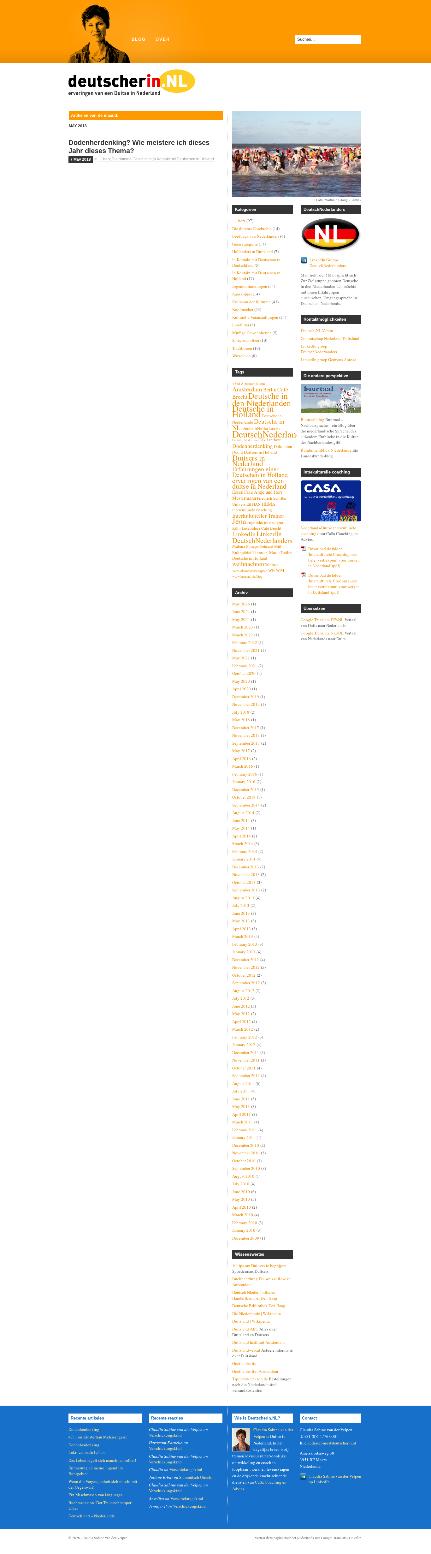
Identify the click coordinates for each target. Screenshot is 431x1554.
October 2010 (244, 1161)
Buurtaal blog (312, 419)
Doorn (237, 452)
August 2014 (243, 812)
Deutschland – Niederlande (91, 1516)
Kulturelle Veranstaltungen (255, 317)
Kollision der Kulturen (251, 302)
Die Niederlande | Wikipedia (256, 1313)
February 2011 (244, 1130)
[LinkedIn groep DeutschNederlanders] (331, 235)
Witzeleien (241, 356)
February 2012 (244, 1037)
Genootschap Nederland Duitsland (330, 338)
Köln (236, 528)
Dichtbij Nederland (245, 440)
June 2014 (241, 820)
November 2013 (246, 874)
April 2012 (241, 1021)
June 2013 (241, 913)
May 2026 (241, 604)
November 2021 (246, 650)
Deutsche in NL (258, 424)
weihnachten (248, 563)
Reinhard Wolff (270, 546)
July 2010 (240, 1184)
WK (271, 570)
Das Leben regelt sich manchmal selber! (102, 1460)
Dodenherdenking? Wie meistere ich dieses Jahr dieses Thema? (139, 147)
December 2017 (245, 727)
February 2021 (244, 666)
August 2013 (243, 898)
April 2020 (241, 689)
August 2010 (243, 1176)
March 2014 (242, 843)
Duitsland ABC (245, 1329)
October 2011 (244, 1068)
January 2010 (243, 1230)
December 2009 (245, 1238)
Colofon (355, 1537)
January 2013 (243, 952)
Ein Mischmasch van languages (95, 1494)
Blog (139, 39)
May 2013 (241, 921)
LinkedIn (244, 534)
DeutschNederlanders (272, 434)
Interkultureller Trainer (258, 515)
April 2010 (241, 1207)
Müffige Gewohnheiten (252, 333)
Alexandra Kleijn (253, 383)
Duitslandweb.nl (246, 1350)
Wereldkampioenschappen (249, 571)
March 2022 (242, 635)
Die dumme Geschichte (132, 159)
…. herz (238, 220)
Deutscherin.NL (131, 81)
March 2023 (242, 627)
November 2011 (246, 1060)
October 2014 (244, 797)
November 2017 (246, 735)
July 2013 (240, 905)
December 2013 (245, 867)
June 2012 (241, 1006)
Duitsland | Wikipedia (251, 1321)
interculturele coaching (252, 510)
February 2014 (244, 851)
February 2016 (244, 774)
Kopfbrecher (242, 309)
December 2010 (245, 1145)
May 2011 (241, 1106)
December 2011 (245, 1052)
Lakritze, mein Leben (86, 1452)
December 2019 (245, 697)
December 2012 (245, 959)
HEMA (268, 504)
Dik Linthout (270, 440)
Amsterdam (247, 389)
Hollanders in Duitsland (252, 251)
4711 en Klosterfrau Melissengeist (97, 1437)
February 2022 (244, 642)
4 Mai (236, 383)
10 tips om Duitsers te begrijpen (259, 1265)
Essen (237, 492)
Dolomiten (283, 446)
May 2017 (241, 750)
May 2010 (241, 1199)
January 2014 (243, 859)
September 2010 (246, 1168)
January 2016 (243, 781)
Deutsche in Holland (253, 411)
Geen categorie (245, 244)
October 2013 (244, 882)
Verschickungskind (165, 1435)
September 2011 (246, 1075)
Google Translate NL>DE (322, 633)
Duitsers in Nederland (248, 460)
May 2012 (241, 1013)
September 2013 (246, 890)
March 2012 (242, 1029)
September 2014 (246, 805)
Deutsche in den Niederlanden (261, 399)
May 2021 (241, 658)
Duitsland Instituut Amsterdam (258, 1342)
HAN (256, 504)
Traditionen (242, 348)
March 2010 (242, 1215)
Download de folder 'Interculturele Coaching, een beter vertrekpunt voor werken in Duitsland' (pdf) (334, 583)
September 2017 (246, 743)
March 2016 (242, 766)
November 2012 (246, 967)
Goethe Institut (245, 1363)
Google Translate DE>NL (322, 619)
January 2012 (243, 1044)
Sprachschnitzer (245, 340)
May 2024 (241, 619)
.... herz (104, 159)
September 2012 (246, 982)
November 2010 (246, 1153)
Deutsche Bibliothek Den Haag (258, 1305)
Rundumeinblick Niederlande (326, 450)
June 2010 (241, 1191)
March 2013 (242, 936)
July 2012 (240, 998)
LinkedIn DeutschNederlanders (262, 537)
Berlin (269, 389)
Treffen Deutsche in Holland (262, 555)
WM (280, 570)
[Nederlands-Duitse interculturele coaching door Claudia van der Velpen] (331, 500)
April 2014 (241, 836)
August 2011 (243, 1083)
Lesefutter (240, 325)
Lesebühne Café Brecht (261, 528)
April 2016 (241, 758)
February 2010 (244, 1222)
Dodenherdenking (252, 446)
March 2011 (242, 1122)
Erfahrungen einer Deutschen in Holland (260, 472)
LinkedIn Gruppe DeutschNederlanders (328, 262)
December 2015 (245, 789)
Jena (239, 521)
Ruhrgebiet (241, 552)
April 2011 (241, 1114)
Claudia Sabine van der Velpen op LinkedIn (335, 1479)
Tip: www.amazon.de (250, 1379)
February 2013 (244, 944)
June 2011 (241, 1099)
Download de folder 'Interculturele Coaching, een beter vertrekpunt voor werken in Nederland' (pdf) (334, 557)
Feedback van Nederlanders (255, 236)
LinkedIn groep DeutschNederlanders (319, 348)
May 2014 (241, 828)
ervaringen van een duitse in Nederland (259, 483)
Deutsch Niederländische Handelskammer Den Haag (254, 1295)
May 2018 (241, 720)
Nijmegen (252, 546)
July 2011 (240, 1091)
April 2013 (241, 929)
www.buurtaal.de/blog (247, 576)
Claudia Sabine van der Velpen (104, 1537)
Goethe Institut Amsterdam (255, 1371)
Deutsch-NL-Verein (317, 330)
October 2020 (244, 673)
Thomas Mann (266, 552)
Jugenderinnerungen (249, 286)
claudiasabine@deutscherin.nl (330, 1443)
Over (163, 39)
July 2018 (240, 712)
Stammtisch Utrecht (196, 1477)
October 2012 (244, 975)
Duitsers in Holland (260, 452)
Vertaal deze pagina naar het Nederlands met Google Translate (300, 1537)
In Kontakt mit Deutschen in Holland (183, 159)
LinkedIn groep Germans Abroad (329, 359)
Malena (238, 546)
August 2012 (243, 990)
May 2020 (241, 681)
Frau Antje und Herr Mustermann (257, 495)
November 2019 (246, 704)
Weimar (271, 564)
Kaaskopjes (242, 294)
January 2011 (243, 1137)
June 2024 (241, 611)
